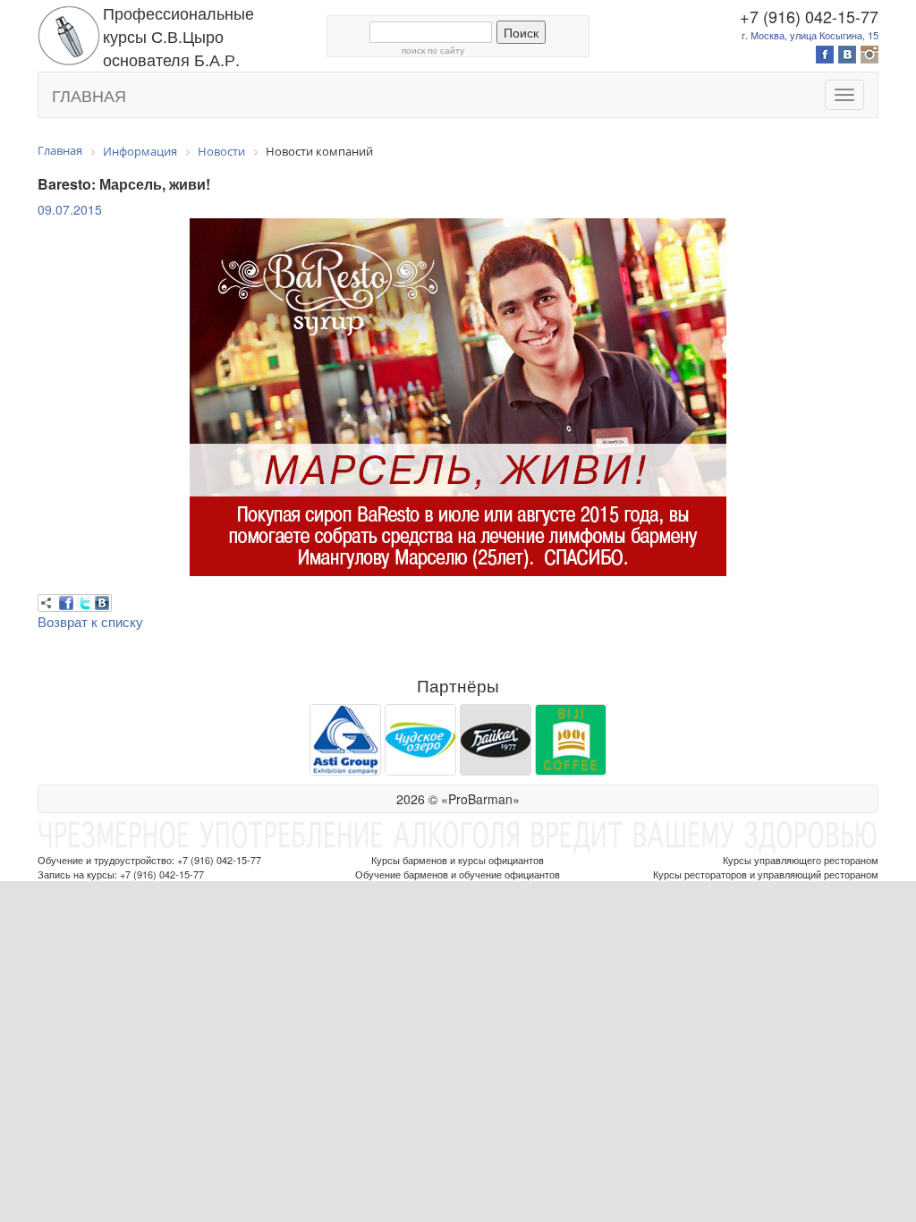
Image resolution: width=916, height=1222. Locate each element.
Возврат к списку (90, 621)
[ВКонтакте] (102, 603)
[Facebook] (66, 603)
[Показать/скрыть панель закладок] (46, 603)
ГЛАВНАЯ (89, 94)
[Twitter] (84, 603)
